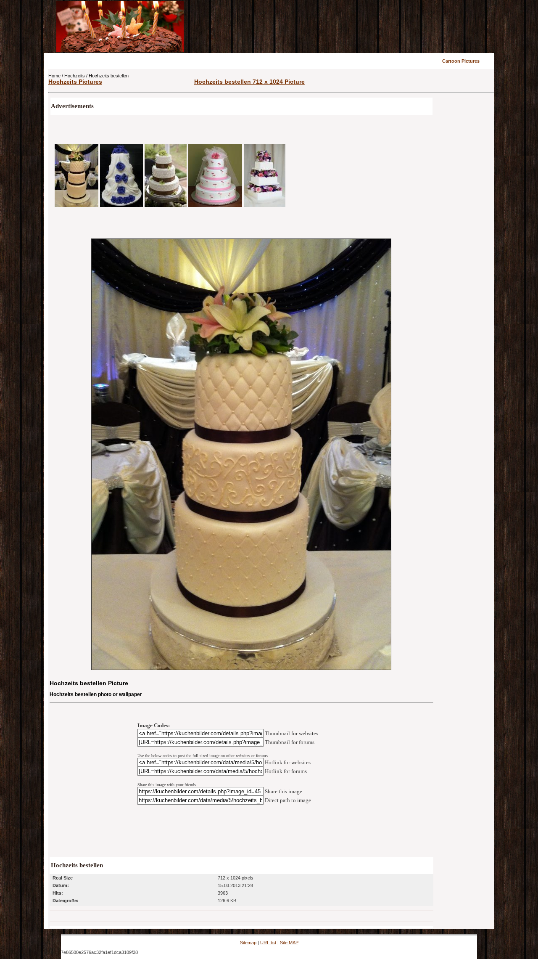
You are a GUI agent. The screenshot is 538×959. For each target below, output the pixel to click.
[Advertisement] (339, 26)
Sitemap (248, 942)
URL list (268, 942)
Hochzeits (74, 75)
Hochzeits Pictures (75, 81)
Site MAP (289, 942)
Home (54, 75)
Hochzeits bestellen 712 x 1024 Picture (249, 81)
